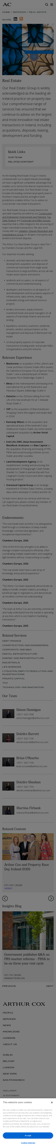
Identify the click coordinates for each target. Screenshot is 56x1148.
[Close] (52, 1102)
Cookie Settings (28, 1142)
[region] (28, 1123)
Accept (28, 1135)
